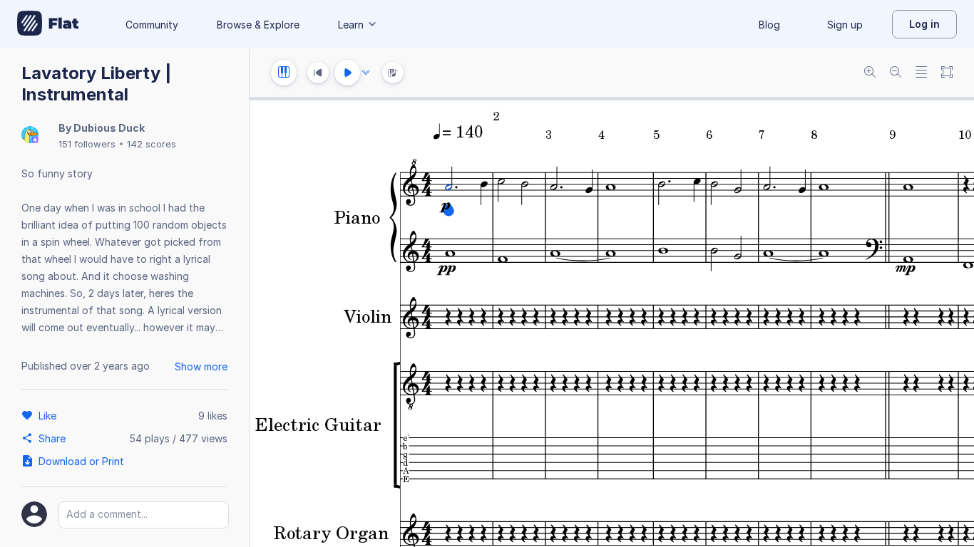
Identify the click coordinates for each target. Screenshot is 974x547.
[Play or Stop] (347, 72)
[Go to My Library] (48, 24)
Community (151, 25)
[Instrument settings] (284, 72)
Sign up (845, 25)
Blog (769, 25)
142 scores (151, 144)
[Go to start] (318, 72)
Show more (201, 366)
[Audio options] (365, 72)
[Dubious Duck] (30, 135)
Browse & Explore (258, 25)
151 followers (87, 144)
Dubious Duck (109, 128)
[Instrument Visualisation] (393, 72)
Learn (351, 25)
